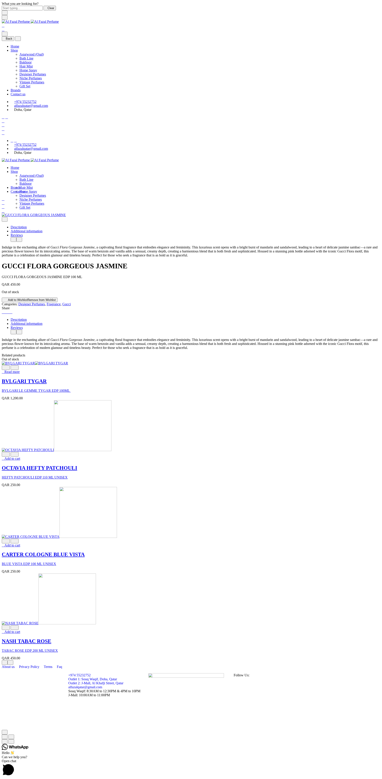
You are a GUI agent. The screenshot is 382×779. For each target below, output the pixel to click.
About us (8, 667)
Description (19, 227)
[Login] (3, 125)
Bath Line (26, 58)
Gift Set (24, 86)
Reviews (17, 235)
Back (9, 38)
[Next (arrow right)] (11, 741)
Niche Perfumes (30, 78)
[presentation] (13, 239)
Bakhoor (25, 62)
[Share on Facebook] (3, 312)
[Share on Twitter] (5, 312)
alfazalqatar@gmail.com (31, 106)
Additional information (26, 231)
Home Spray (28, 70)
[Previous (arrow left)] (5, 741)
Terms (48, 667)
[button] (11, 458)
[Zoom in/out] (11, 737)
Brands (16, 90)
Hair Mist (26, 66)
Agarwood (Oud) (31, 54)
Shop (14, 50)
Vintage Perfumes (31, 82)
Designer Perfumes (32, 74)
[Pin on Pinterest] (8, 312)
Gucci (66, 304)
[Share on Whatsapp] (11, 312)
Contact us (18, 94)
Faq (59, 667)
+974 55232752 (25, 102)
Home (15, 46)
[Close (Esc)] (5, 737)
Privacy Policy (29, 667)
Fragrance (54, 304)
